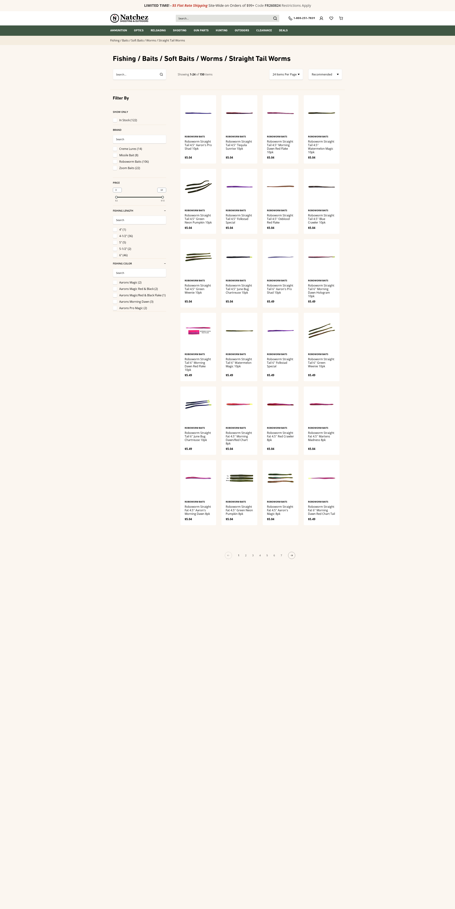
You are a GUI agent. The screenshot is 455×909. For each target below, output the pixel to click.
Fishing (115, 40)
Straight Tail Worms (172, 40)
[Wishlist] (331, 18)
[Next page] (291, 555)
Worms (151, 40)
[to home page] (129, 18)
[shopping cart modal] (341, 18)
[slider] (116, 197)
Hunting (222, 30)
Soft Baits (137, 40)
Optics (139, 30)
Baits (125, 40)
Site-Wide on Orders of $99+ (199, 5)
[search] (161, 74)
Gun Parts (201, 30)
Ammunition (118, 30)
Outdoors (242, 30)
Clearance (264, 30)
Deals (283, 30)
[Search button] (275, 18)
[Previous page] (228, 555)
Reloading (158, 30)
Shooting (180, 30)
